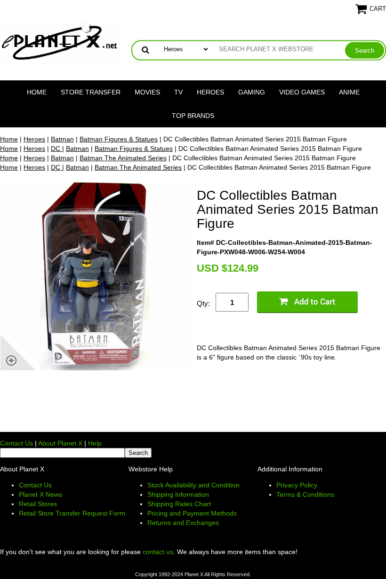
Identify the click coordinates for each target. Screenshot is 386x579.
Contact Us (16, 443)
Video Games (302, 92)
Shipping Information (178, 494)
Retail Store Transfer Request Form (72, 513)
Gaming (251, 92)
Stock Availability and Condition (193, 485)
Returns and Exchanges (183, 522)
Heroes (210, 92)
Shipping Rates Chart (179, 504)
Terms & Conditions (305, 494)
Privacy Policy (296, 485)
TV (178, 92)
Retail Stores (38, 504)
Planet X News (40, 494)
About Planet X (60, 443)
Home (37, 92)
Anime (349, 92)
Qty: (203, 303)
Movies (147, 92)
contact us (158, 552)
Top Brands (193, 115)
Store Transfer (91, 92)
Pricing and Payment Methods (192, 513)
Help (95, 443)
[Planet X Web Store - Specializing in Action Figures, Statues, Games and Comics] (60, 40)
